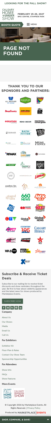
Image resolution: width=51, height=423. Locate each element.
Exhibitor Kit (8, 346)
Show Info (6, 370)
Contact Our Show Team (13, 355)
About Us (6, 317)
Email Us (6, 331)
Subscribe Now (12, 301)
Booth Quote (11, 25)
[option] (25, 44)
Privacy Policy (33, 408)
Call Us (5, 335)
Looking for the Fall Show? (25, 3)
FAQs (4, 374)
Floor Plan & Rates (10, 350)
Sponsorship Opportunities (14, 359)
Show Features (9, 379)
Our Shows (7, 322)
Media (5, 326)
